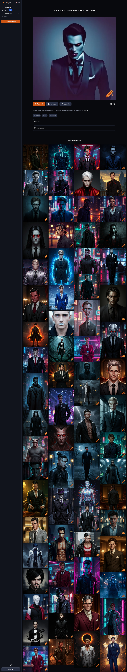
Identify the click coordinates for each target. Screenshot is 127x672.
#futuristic (53, 115)
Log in (11, 665)
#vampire (37, 115)
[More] (107, 104)
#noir (44, 115)
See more (86, 110)
